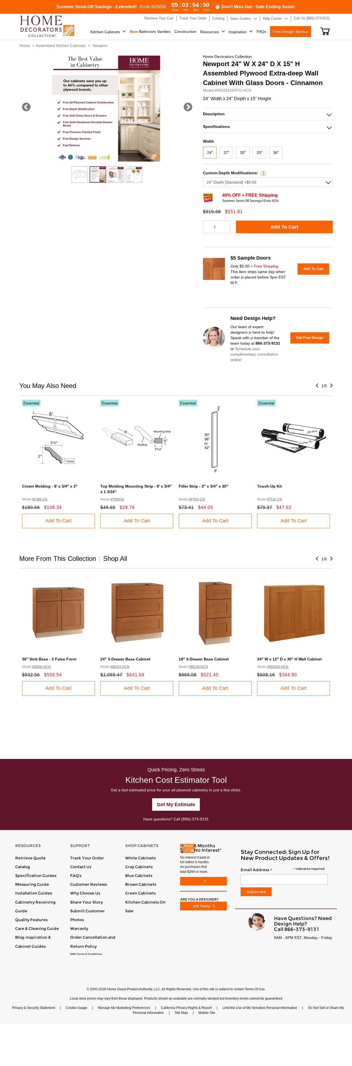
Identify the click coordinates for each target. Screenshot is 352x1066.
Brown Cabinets (140, 884)
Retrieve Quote (30, 858)
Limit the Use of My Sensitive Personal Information (259, 1008)
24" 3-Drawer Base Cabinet (125, 659)
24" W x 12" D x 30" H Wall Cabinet (289, 659)
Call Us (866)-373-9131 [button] (312, 18)
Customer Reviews (88, 884)
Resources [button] (209, 32)
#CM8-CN (39, 499)
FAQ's (75, 875)
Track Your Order (87, 858)
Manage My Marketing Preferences (124, 1008)
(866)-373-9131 (195, 819)
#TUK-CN (274, 499)
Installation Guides (33, 893)
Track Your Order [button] (193, 18)
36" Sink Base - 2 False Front (49, 659)
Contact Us (80, 866)
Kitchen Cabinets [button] (105, 32)
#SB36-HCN (41, 667)
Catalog (22, 866)
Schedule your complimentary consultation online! (254, 354)
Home (24, 45)
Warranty (79, 928)
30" (243, 152)
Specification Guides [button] (35, 875)
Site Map (181, 1013)
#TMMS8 (117, 499)
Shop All (115, 558)
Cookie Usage (76, 1008)
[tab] (268, 114)
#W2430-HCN (277, 667)
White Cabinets (140, 858)
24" (210, 152)
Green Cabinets (140, 893)
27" (226, 152)
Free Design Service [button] (290, 31)
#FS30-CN (197, 499)
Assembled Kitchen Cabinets (61, 45)
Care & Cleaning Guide (37, 928)
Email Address (282, 870)
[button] (325, 31)
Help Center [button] (272, 18)
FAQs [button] (261, 31)
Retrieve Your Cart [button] (159, 18)
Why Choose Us (85, 893)
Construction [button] (185, 31)
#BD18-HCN (198, 667)
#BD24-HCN (120, 667)
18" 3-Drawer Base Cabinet (204, 659)
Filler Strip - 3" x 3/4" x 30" (203, 486)
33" (259, 152)
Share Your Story (86, 902)
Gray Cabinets (139, 866)
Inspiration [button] (238, 32)
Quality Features (31, 919)
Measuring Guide (32, 884)
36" (276, 152)
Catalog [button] (218, 18)
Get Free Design (309, 338)
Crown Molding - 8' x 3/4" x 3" (50, 486)
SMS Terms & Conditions (86, 954)
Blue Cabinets (138, 875)
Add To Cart (284, 227)
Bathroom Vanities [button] (150, 31)
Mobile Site (207, 1013)
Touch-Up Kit (269, 486)
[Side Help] (262, 173)
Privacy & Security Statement (33, 1008)
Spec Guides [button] (240, 18)
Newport (100, 45)
